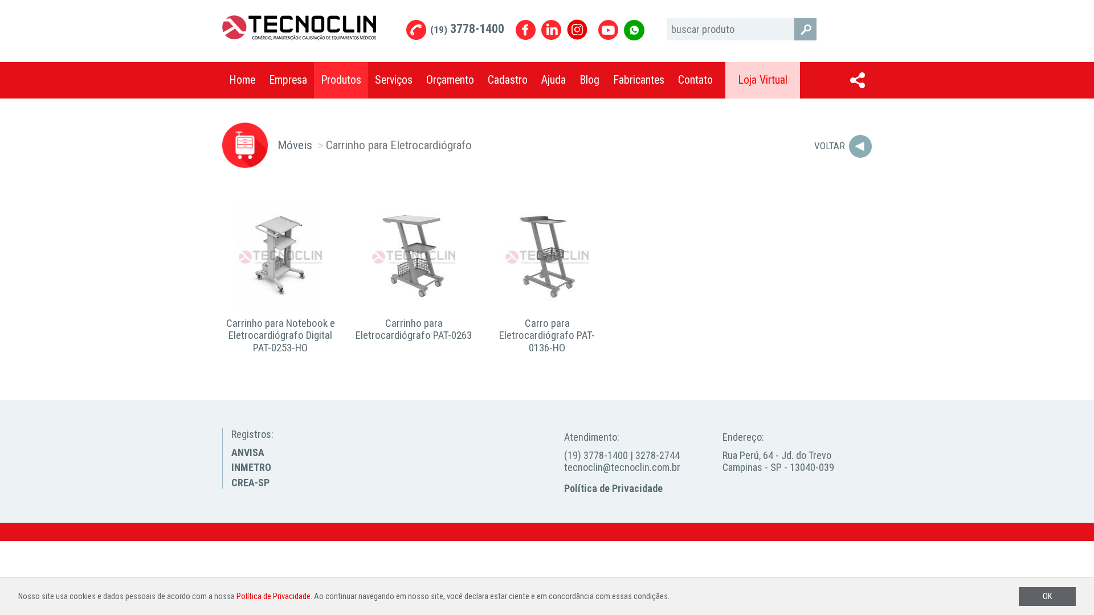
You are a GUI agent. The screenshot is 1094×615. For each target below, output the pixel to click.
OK (1047, 596)
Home (242, 80)
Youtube (608, 30)
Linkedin (551, 30)
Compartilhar (857, 80)
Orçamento (450, 80)
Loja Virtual (762, 80)
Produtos (341, 80)
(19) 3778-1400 (596, 455)
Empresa (288, 80)
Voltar (829, 145)
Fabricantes (638, 80)
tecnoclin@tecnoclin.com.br (622, 467)
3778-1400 (467, 29)
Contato (695, 80)
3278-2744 (657, 455)
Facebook (526, 30)
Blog (589, 80)
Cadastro (508, 80)
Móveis (294, 145)
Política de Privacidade (613, 488)
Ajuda (553, 80)
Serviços (394, 80)
